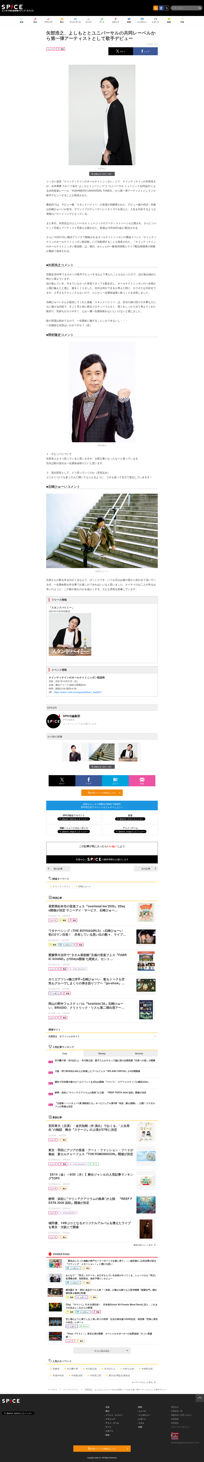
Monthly (139, 1053)
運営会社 (175, 1406)
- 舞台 (107, 1410)
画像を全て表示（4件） (103, 174)
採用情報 (175, 1418)
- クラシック (110, 1418)
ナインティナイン (62, 886)
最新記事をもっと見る (143, 1244)
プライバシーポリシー (180, 1426)
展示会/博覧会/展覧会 (119, 1375)
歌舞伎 (56, 1368)
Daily (64, 1053)
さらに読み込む (102, 1350)
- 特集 (139, 1426)
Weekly (102, 1053)
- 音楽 (107, 1406)
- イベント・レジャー (114, 1414)
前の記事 (58, 868)
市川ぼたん (109, 1368)
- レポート (141, 1418)
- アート (108, 1426)
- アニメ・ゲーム (112, 1422)
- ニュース (141, 1410)
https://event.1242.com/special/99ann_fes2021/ (78, 692)
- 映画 (107, 1434)
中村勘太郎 (77, 1375)
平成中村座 (58, 1375)
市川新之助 (91, 1368)
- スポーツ (109, 1430)
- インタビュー (143, 1414)
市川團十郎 (72, 1368)
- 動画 (139, 1406)
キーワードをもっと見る (142, 1382)
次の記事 (145, 868)
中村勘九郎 (147, 1368)
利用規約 (175, 1422)
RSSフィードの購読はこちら (103, 792)
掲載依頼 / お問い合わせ (181, 1414)
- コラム (140, 1422)
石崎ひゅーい (84, 886)
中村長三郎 (95, 1375)
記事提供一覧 (176, 1410)
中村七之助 (128, 1368)
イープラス (52, 1389)
